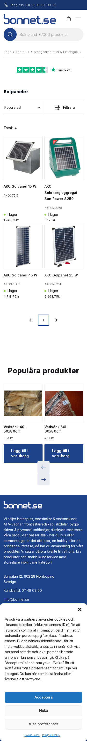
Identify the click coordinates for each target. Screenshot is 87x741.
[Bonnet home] (30, 18)
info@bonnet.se (16, 599)
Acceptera (44, 697)
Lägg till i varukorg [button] (20, 453)
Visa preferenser (43, 724)
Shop (7, 52)
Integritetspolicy (51, 734)
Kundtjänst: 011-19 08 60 (23, 590)
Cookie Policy (32, 734)
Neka (43, 710)
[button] (79, 609)
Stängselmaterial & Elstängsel (56, 52)
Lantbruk (22, 52)
